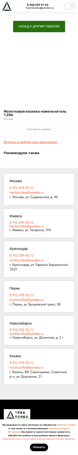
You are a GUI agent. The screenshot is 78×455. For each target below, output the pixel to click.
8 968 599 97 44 (37, 5)
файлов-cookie (66, 425)
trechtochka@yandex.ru (40, 7)
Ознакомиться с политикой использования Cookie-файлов (39, 439)
